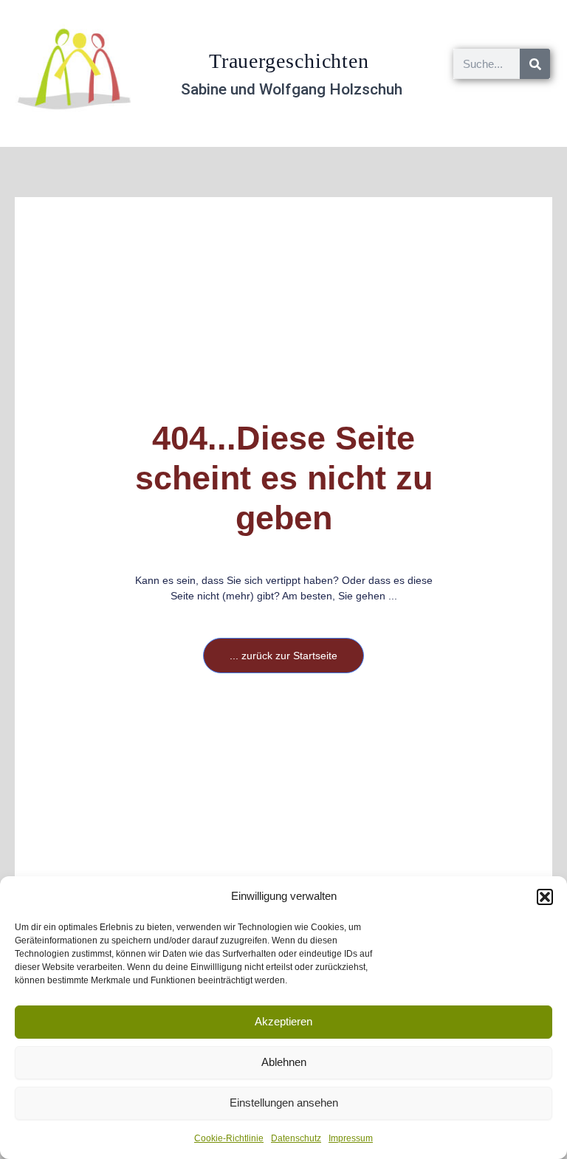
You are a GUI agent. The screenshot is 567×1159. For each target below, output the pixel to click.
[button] (544, 897)
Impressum (351, 1138)
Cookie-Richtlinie (229, 1138)
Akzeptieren (283, 1021)
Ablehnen (283, 1062)
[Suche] (535, 64)
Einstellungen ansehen (284, 1102)
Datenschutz (296, 1138)
